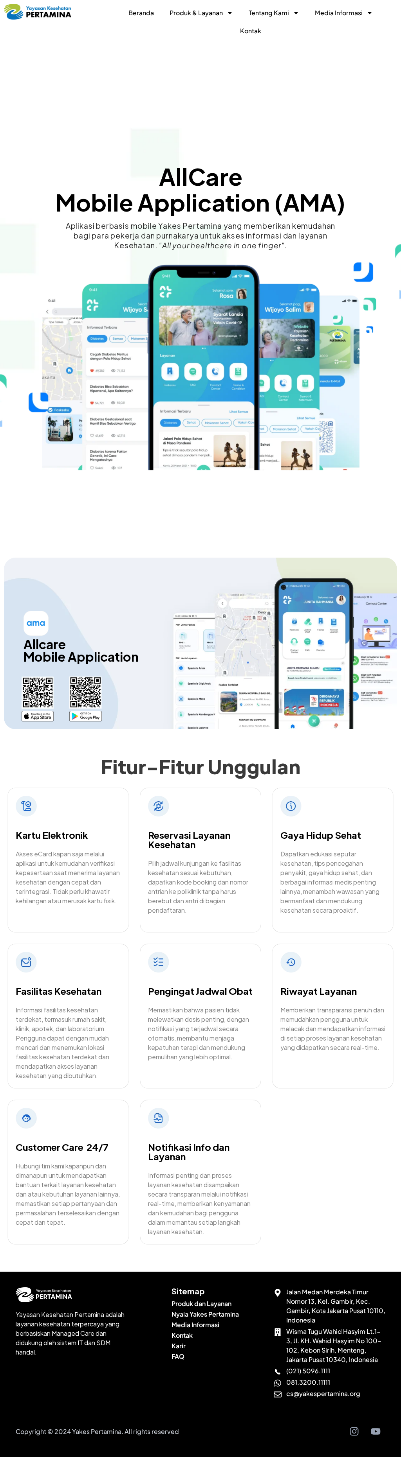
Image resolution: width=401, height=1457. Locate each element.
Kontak (250, 31)
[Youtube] (375, 1431)
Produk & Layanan (196, 13)
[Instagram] (354, 1431)
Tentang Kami (269, 13)
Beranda (141, 13)
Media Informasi (339, 13)
